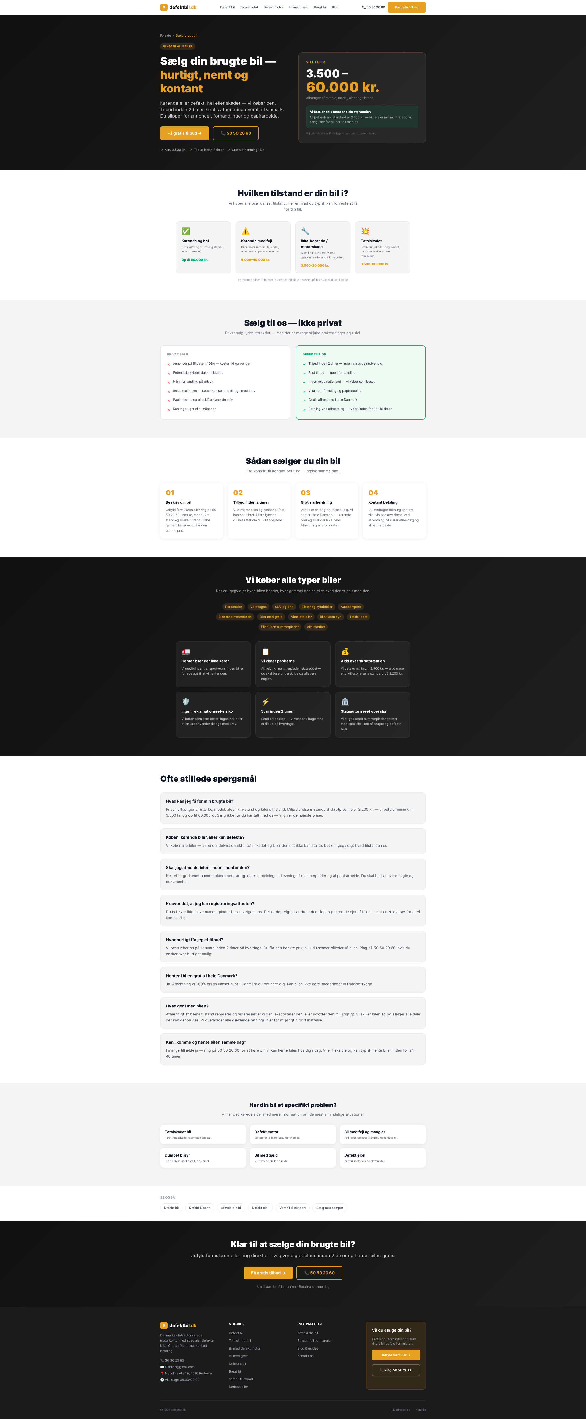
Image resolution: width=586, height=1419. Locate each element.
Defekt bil (227, 7)
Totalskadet (249, 7)
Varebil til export (241, 1379)
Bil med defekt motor (244, 1348)
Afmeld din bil (231, 1208)
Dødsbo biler (238, 1387)
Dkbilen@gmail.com (180, 1367)
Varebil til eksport (292, 1208)
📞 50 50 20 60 (373, 7)
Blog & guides (308, 1348)
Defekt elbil (260, 1208)
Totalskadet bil (240, 1340)
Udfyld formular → (396, 1355)
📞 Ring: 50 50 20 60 (396, 1370)
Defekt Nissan (199, 1208)
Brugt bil (320, 7)
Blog (335, 7)
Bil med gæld (298, 7)
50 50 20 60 (174, 1360)
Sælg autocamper (329, 1208)
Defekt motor (273, 7)
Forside (165, 35)
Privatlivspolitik (400, 1409)
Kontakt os (305, 1356)
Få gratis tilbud (406, 7)
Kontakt (421, 1409)
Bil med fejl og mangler (315, 1340)
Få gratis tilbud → (185, 133)
